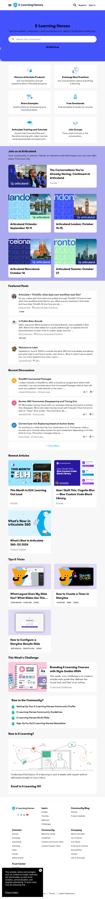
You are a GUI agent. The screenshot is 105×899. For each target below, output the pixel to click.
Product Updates (18, 549)
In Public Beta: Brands (30, 321)
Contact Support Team (51, 846)
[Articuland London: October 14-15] (75, 207)
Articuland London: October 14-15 (74, 226)
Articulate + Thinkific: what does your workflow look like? (50, 294)
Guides (44, 812)
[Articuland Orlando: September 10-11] (29, 207)
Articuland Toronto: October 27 (75, 271)
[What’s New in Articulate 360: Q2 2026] (29, 523)
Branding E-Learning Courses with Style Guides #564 (69, 669)
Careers (74, 854)
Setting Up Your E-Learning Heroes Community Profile (46, 706)
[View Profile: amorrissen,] (14, 425)
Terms (43, 893)
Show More (53, 446)
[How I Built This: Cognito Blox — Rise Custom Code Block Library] (75, 473)
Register (82, 5)
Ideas (14, 850)
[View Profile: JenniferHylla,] (14, 402)
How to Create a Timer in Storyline (72, 596)
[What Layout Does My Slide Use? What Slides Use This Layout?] (29, 576)
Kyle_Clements (26, 334)
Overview (16, 867)
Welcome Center (48, 834)
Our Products (76, 838)
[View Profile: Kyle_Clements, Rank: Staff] (14, 322)
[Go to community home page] (28, 5)
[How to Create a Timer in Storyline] (75, 576)
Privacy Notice (11, 892)
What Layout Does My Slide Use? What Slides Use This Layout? (28, 596)
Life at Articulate (78, 858)
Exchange (16, 838)
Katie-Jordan (25, 307)
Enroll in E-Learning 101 (26, 786)
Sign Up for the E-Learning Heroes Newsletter (41, 723)
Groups (15, 854)
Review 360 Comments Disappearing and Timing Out (48, 401)
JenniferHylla (25, 414)
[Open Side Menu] (10, 5)
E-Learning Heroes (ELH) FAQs (33, 717)
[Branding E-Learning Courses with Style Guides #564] (27, 677)
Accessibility (76, 850)
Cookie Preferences (66, 893)
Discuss (15, 834)
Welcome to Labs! (28, 347)
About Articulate (78, 834)
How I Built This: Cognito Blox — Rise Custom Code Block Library (75, 494)
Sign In (92, 5)
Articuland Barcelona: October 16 (25, 271)
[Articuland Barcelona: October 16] (29, 251)
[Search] (74, 5)
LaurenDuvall (25, 360)
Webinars (45, 820)
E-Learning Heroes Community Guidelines (39, 712)
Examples (16, 846)
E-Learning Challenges (61, 687)
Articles (53, 183)
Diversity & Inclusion (79, 846)
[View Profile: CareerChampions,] (14, 380)
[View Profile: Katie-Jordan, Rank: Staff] (14, 296)
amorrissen (24, 436)
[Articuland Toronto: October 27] (75, 251)
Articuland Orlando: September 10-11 (23, 226)
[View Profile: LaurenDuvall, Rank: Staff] (14, 349)
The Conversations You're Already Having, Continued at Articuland (70, 174)
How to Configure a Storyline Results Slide (25, 642)
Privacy (52, 893)
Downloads (16, 842)
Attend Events (18, 858)
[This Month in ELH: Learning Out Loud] (29, 473)
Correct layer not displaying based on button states (46, 423)
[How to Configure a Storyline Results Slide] (29, 622)
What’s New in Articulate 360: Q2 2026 (26, 542)
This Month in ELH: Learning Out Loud (28, 492)
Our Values (75, 842)
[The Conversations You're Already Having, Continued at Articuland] (27, 176)
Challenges (46, 824)
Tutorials (45, 816)
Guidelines (46, 838)
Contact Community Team (52, 842)
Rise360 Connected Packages (35, 378)
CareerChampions (27, 392)
